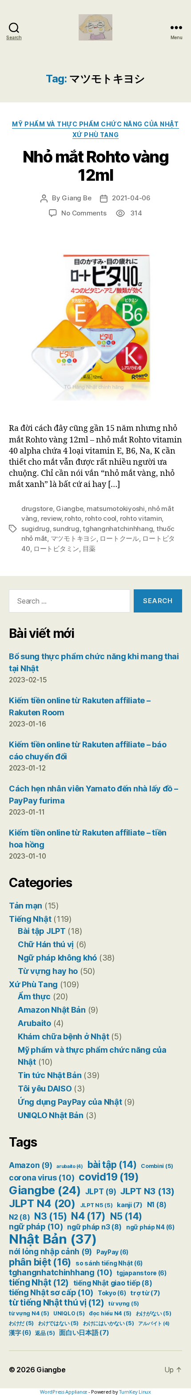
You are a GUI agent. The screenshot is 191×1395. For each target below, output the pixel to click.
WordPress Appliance (63, 1391)
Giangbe (69, 508)
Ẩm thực (34, 996)
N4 (88, 1216)
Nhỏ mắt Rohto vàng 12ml (95, 166)
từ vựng (123, 1303)
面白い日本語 (84, 1333)
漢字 (20, 1332)
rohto (72, 518)
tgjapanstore (141, 1273)
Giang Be (76, 198)
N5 (126, 1216)
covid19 (109, 1176)
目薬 (89, 548)
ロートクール (119, 538)
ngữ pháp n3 (94, 1227)
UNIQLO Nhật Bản (51, 1115)
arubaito (69, 1166)
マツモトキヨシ (73, 538)
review (51, 518)
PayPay (112, 1252)
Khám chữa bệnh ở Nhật (63, 1036)
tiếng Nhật (39, 1282)
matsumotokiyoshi (116, 508)
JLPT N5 (96, 1205)
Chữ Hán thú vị (46, 944)
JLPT (100, 1191)
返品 (45, 1333)
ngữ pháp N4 (150, 1227)
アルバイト (154, 1323)
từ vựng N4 (29, 1313)
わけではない (58, 1323)
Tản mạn (25, 905)
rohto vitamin (141, 518)
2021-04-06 (131, 198)
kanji (130, 1205)
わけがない (153, 1313)
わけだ (21, 1323)
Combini (157, 1166)
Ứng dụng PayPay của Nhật (70, 1102)
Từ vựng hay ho (48, 971)
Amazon (30, 1165)
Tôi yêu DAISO (45, 1088)
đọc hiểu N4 (110, 1313)
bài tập (112, 1164)
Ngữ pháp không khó (57, 957)
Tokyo (112, 1293)
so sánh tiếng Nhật (109, 1263)
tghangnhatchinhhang (118, 528)
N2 (19, 1217)
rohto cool (100, 518)
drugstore (37, 508)
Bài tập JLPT (42, 931)
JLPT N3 (147, 1190)
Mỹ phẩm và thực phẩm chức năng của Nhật (95, 124)
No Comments (83, 213)
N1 (157, 1204)
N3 (50, 1216)
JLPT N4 (42, 1203)
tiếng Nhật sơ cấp (51, 1292)
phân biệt (40, 1262)
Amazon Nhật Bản (52, 1009)
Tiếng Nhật (30, 919)
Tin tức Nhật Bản (50, 1075)
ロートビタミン (56, 548)
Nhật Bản (53, 1239)
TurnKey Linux (135, 1391)
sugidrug (35, 528)
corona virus (41, 1177)
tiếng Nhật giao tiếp (112, 1283)
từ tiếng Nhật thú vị (56, 1302)
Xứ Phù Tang (95, 134)
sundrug (66, 528)
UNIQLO (68, 1313)
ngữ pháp (36, 1226)
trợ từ (145, 1293)
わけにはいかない (108, 1323)
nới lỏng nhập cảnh (50, 1251)
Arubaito (34, 1023)
